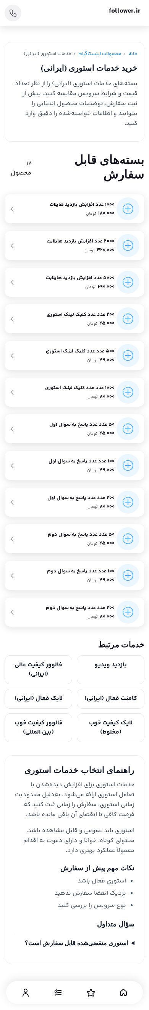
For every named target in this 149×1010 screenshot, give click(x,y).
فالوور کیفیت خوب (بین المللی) (39, 727)
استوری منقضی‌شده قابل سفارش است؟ (76, 943)
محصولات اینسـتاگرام (99, 54)
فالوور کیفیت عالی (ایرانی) (38, 669)
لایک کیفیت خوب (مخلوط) (111, 727)
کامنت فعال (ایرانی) (110, 698)
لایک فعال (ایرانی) (39, 698)
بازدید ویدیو (110, 665)
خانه (133, 54)
